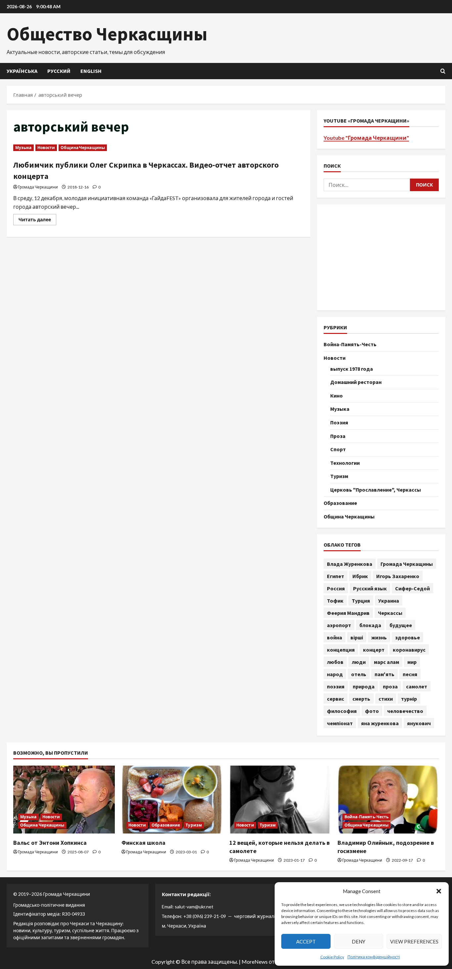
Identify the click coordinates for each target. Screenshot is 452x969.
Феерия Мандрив (348, 613)
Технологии (345, 462)
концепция (341, 649)
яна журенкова (380, 723)
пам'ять (384, 674)
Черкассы (390, 613)
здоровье (407, 637)
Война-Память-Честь (350, 344)
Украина (388, 600)
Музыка (23, 147)
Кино (336, 395)
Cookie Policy (332, 956)
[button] (438, 891)
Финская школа (143, 842)
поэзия (335, 686)
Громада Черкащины (407, 564)
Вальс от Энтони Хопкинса (50, 842)
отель (358, 674)
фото (372, 711)
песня (410, 674)
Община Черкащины (83, 147)
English (91, 71)
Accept (306, 941)
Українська (22, 71)
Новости (46, 147)
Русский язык (370, 588)
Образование (340, 503)
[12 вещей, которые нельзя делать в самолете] (280, 799)
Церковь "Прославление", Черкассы (375, 489)
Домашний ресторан (356, 382)
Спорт (338, 449)
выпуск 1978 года (351, 368)
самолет (416, 686)
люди (359, 662)
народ (335, 674)
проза (390, 686)
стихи (386, 698)
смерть (361, 698)
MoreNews (255, 961)
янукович (419, 723)
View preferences (414, 941)
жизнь (379, 637)
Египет (335, 576)
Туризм (339, 476)
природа (364, 686)
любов (335, 662)
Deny (358, 941)
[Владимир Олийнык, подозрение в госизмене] (388, 799)
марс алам (386, 662)
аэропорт (339, 625)
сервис (335, 698)
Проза (337, 436)
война (334, 637)
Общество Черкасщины (107, 33)
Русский (58, 71)
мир (412, 662)
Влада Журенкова (349, 564)
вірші (356, 637)
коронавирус (409, 649)
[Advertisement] (381, 257)
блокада (370, 625)
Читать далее (37, 220)
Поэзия (339, 422)
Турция (361, 600)
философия (342, 711)
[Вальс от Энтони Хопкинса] (64, 799)
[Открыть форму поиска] (442, 71)
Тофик (335, 600)
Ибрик (360, 576)
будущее (400, 625)
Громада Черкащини (38, 187)
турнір (409, 698)
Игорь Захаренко (397, 576)
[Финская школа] (172, 799)
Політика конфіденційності (373, 956)
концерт (373, 649)
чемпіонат (340, 723)
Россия (336, 588)
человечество (405, 711)
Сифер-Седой (412, 588)
